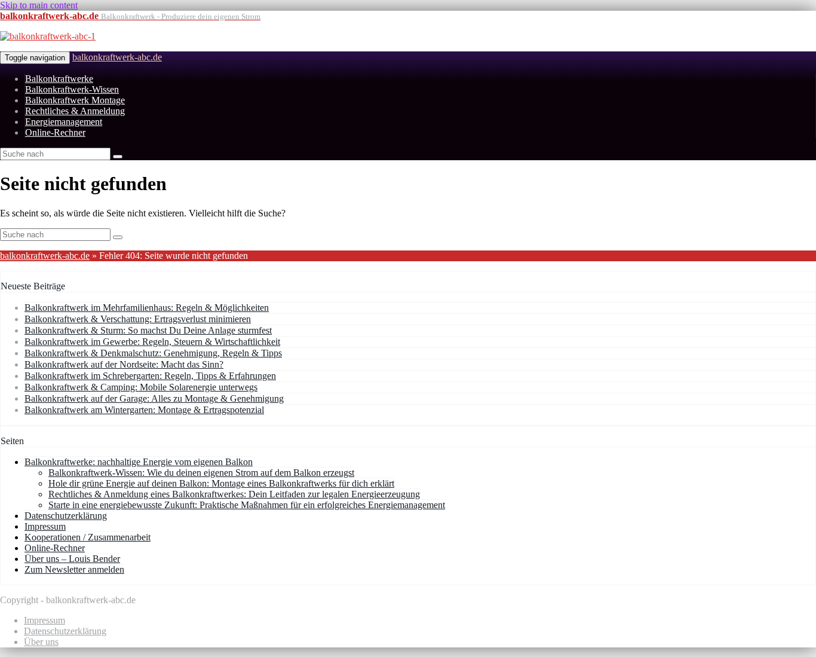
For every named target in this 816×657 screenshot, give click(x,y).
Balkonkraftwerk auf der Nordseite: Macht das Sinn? (123, 364)
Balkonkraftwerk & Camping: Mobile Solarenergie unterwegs (140, 387)
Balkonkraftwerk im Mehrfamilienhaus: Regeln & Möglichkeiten (146, 307)
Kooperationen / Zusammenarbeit (87, 537)
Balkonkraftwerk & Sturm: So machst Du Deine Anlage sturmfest (148, 330)
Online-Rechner (55, 132)
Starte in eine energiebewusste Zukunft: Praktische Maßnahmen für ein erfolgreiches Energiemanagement (246, 505)
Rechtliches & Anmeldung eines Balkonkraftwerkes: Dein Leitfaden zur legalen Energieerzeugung (234, 494)
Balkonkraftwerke (59, 79)
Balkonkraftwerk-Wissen (72, 89)
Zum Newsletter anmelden (74, 569)
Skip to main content (39, 5)
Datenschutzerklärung (65, 516)
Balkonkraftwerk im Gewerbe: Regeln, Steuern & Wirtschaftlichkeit (152, 342)
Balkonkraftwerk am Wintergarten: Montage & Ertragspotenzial (144, 410)
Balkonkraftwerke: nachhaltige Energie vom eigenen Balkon (138, 462)
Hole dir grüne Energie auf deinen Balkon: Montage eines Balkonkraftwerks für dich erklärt (221, 483)
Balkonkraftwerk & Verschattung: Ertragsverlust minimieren (137, 319)
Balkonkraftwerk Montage (75, 100)
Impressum (45, 526)
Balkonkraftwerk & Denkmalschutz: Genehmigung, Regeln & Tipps (153, 353)
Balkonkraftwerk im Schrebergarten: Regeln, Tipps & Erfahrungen (150, 376)
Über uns (41, 642)
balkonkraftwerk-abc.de (117, 57)
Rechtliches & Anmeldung (75, 111)
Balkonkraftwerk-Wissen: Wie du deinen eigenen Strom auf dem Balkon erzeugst (201, 472)
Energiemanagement (63, 122)
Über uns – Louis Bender (72, 559)
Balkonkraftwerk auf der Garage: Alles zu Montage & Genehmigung (154, 398)
